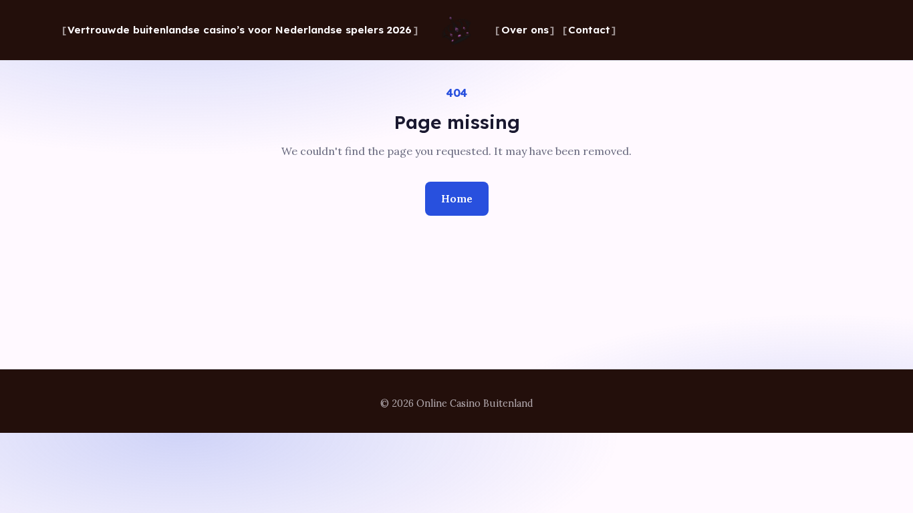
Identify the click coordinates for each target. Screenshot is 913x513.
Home (457, 198)
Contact (589, 29)
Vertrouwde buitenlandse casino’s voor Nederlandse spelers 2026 (240, 29)
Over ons (525, 29)
